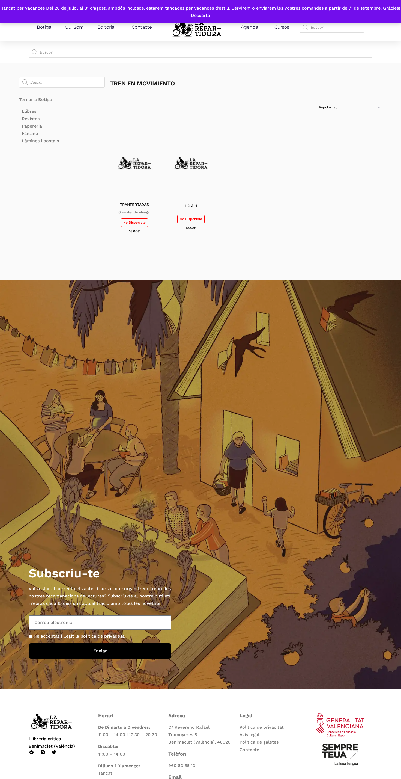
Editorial (106, 27)
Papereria (32, 126)
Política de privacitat (262, 727)
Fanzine (30, 133)
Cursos (281, 27)
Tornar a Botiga (35, 99)
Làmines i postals (40, 140)
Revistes (31, 118)
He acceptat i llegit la (79, 636)
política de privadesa (102, 636)
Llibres (29, 111)
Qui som (74, 27)
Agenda (249, 27)
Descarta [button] (200, 15)
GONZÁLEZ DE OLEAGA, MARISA (134, 212)
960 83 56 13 (181, 765)
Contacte (142, 27)
